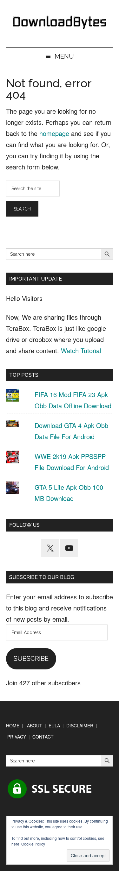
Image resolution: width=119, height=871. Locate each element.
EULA (54, 725)
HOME (12, 725)
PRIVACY (16, 736)
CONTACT (43, 736)
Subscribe (31, 658)
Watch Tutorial (81, 350)
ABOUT (34, 725)
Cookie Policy (33, 843)
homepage (54, 133)
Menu (64, 56)
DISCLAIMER (79, 725)
